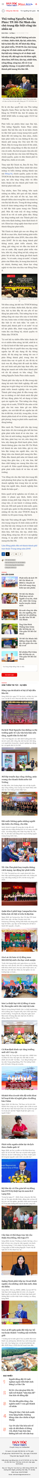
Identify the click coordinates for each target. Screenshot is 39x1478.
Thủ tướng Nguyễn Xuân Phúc (14, 565)
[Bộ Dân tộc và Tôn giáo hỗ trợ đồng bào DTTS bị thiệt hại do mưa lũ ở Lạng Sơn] (19, 1217)
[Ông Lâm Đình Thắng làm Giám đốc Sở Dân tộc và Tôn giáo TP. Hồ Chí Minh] (10, 629)
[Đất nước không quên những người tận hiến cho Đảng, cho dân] (19, 850)
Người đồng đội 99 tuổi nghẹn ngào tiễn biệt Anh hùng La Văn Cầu (21, 1382)
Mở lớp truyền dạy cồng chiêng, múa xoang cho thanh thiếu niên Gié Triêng (19, 779)
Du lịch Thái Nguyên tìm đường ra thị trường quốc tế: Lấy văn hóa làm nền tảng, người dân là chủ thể (19, 733)
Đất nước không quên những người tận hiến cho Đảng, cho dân (18, 822)
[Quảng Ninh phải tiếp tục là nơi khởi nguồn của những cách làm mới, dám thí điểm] (19, 1312)
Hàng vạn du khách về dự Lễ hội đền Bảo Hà (19, 691)
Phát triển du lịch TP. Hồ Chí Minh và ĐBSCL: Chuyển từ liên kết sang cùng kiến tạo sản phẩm (28, 583)
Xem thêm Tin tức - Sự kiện (14, 685)
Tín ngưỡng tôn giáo (28, 11)
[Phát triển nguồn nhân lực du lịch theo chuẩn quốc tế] (19, 1171)
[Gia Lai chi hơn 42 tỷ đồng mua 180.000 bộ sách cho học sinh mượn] (19, 986)
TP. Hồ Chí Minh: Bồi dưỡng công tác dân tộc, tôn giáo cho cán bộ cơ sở (28, 642)
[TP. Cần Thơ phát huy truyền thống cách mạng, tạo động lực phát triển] (19, 894)
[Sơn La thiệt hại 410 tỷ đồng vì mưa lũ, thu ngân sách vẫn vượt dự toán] (19, 1032)
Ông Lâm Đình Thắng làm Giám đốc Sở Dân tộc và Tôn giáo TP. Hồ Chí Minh (27, 629)
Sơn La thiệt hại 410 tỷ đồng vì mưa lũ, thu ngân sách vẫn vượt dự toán (18, 1004)
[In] (16, 554)
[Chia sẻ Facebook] (3, 554)
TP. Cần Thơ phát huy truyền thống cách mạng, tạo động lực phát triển (18, 868)
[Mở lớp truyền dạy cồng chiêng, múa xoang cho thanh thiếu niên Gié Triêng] (19, 804)
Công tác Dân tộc (12, 11)
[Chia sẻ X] (8, 554)
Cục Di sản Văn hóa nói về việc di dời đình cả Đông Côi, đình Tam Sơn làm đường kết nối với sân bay (21, 1430)
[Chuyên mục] (3, 4)
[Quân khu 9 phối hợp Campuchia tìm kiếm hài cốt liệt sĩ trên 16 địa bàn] (19, 940)
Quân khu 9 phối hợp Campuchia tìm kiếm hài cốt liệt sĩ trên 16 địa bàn (19, 912)
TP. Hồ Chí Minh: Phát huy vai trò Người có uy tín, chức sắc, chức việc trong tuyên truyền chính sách (28, 600)
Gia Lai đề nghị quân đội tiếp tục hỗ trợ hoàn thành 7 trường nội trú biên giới (19, 1333)
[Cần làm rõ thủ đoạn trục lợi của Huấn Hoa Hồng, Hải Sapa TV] (19, 1263)
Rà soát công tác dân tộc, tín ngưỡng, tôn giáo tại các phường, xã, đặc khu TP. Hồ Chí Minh (28, 615)
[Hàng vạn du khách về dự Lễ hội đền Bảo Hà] (19, 712)
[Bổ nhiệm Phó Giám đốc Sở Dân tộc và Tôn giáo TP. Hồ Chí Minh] (10, 656)
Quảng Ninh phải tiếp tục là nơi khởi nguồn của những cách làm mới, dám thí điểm (19, 1284)
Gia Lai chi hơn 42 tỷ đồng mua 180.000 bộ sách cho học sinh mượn (19, 958)
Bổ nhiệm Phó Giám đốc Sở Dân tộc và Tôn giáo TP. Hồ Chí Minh (28, 655)
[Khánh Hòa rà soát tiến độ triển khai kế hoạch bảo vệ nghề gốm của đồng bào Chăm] (19, 1127)
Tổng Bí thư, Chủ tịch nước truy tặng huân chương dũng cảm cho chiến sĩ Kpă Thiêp (22, 1416)
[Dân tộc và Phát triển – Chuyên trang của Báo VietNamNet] (11, 4)
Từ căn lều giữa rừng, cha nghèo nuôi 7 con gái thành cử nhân (22, 1403)
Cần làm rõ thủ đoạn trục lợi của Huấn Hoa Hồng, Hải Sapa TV (17, 1236)
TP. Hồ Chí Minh (10, 560)
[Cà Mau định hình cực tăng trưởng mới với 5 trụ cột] (19, 1078)
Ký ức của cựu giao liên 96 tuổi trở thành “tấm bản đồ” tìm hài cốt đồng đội (22, 1392)
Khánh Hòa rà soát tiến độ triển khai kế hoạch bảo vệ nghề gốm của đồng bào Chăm (19, 1098)
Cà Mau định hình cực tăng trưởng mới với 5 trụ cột (18, 1050)
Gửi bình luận (9, 675)
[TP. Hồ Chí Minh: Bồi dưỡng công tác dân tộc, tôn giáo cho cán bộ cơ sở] (10, 643)
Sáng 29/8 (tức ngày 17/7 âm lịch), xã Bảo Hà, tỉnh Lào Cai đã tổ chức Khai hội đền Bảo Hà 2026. (19, 697)
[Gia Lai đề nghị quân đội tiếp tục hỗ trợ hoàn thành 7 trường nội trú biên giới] (19, 1359)
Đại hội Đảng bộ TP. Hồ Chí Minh (15, 562)
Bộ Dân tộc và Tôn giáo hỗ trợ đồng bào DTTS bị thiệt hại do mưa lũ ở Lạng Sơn (18, 1191)
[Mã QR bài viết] (21, 554)
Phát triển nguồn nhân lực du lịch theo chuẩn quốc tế (18, 1145)
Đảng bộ (8, 173)
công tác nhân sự (10, 567)
